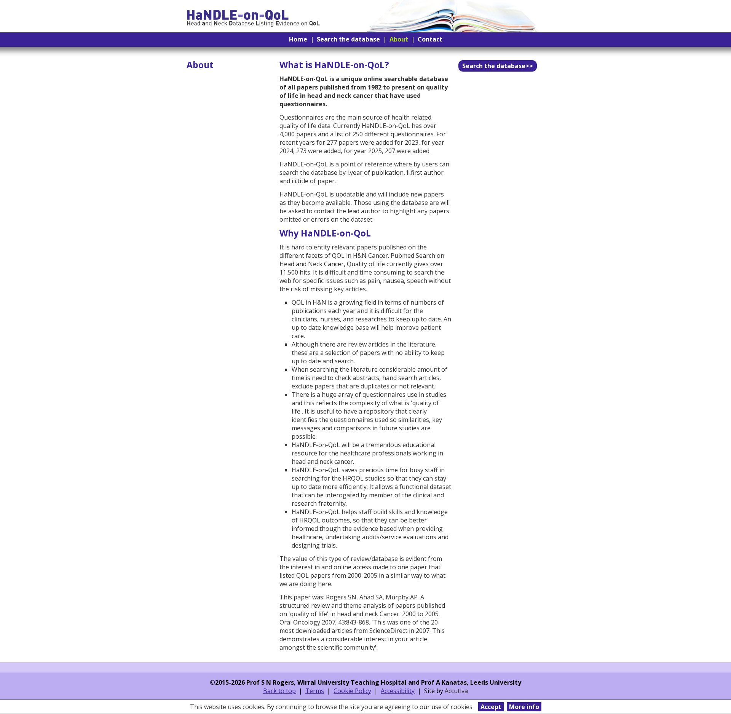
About (398, 39)
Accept (490, 707)
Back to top (279, 691)
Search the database (348, 39)
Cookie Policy (352, 691)
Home (298, 39)
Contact (430, 39)
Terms (314, 691)
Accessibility (398, 691)
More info (524, 707)
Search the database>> (497, 66)
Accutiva (456, 691)
